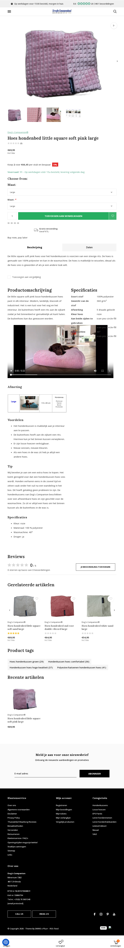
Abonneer (94, 773)
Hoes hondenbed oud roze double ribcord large (59, 627)
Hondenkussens (100, 805)
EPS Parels (97, 813)
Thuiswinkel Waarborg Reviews (22, 821)
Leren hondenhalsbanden (104, 821)
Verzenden (13, 830)
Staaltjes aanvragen (17, 846)
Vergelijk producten (65, 821)
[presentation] (117, 61)
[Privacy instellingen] (5, 942)
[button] (10, 11)
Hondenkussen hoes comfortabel (68, 661)
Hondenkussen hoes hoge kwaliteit (31, 667)
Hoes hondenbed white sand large (97, 627)
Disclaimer (12, 813)
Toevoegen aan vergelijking (26, 277)
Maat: (12, 199)
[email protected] (15, 903)
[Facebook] (94, 914)
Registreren (61, 805)
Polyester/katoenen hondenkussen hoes (81, 667)
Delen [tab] (89, 247)
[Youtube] (114, 914)
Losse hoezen (99, 809)
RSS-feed (54, 928)
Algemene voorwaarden (19, 809)
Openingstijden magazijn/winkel (23, 842)
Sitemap (11, 850)
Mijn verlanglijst (63, 817)
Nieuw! (96, 830)
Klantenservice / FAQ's (18, 838)
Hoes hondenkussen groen (27, 661)
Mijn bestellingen (64, 809)
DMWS (38, 928)
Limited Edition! (99, 826)
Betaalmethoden (15, 826)
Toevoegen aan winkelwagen (63, 215)
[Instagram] (101, 914)
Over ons (12, 805)
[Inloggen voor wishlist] (112, 216)
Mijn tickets (61, 813)
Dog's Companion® (18, 132)
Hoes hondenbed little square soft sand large (24, 627)
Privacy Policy (14, 817)
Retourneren (14, 834)
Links (10, 854)
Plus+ (45, 928)
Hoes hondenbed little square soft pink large (24, 720)
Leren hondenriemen (102, 817)
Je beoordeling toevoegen (95, 567)
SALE (95, 834)
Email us (44, 914)
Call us (19, 914)
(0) (21, 143)
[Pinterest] (108, 914)
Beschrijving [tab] (34, 247)
